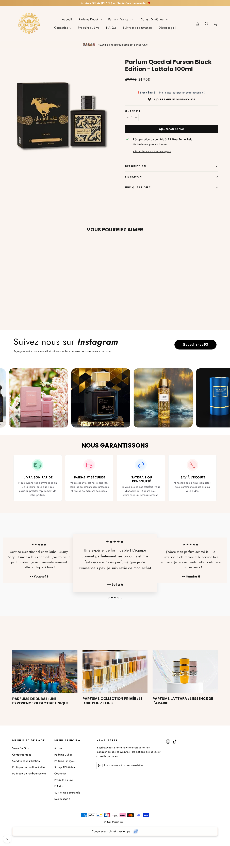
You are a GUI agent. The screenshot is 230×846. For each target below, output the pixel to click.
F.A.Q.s (111, 27)
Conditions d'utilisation (26, 761)
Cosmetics (61, 27)
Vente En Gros (20, 748)
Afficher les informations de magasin (152, 151)
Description (135, 166)
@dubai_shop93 (195, 344)
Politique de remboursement (29, 773)
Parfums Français (120, 19)
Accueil (67, 19)
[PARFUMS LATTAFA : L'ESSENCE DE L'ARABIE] (185, 671)
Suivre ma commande (137, 27)
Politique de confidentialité (28, 767)
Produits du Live (88, 27)
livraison (133, 176)
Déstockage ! (167, 27)
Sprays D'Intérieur (153, 19)
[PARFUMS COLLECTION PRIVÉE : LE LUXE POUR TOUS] (115, 671)
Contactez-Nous (21, 755)
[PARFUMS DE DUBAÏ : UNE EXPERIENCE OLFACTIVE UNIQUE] (44, 671)
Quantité (133, 111)
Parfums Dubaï (89, 19)
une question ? (138, 187)
